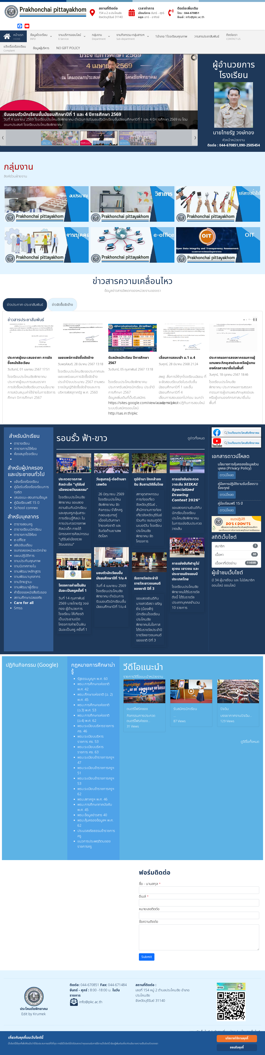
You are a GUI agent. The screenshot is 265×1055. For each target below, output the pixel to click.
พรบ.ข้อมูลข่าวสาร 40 (92, 815)
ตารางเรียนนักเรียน (28, 529)
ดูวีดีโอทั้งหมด (250, 741)
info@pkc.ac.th (195, 17)
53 (97, 741)
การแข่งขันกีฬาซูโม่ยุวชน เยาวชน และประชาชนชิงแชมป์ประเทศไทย (185, 571)
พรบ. (80, 694)
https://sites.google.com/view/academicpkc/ (143, 403)
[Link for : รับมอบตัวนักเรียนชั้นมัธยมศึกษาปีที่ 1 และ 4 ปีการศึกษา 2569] (99, 91)
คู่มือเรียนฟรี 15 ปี (27, 502)
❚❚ (255, 319)
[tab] (25, 304)
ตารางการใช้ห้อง (25, 448)
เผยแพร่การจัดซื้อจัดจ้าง (76, 357)
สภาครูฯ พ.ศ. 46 (95, 799)
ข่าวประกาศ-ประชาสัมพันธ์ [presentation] (25, 304)
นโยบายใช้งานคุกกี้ (236, 1038)
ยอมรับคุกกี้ (237, 1047)
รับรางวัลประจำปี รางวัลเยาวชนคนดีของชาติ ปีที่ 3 (147, 583)
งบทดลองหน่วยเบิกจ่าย (30, 550)
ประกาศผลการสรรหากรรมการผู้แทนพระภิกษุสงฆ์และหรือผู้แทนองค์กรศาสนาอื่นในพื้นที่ (232, 363)
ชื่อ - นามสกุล (150, 883)
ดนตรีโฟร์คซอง (137, 709)
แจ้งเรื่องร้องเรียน (26, 481)
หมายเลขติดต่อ (149, 909)
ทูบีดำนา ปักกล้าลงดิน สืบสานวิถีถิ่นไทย (148, 482)
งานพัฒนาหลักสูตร (27, 571)
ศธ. (92, 741)
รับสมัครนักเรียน (185, 709)
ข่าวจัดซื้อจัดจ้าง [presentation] (62, 304)
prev (250, 319)
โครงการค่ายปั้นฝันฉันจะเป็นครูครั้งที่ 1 (73, 588)
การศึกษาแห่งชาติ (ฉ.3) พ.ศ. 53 (93, 707)
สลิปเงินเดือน (23, 545)
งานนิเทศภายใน (25, 566)
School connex (26, 508)
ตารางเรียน (22, 443)
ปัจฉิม (224, 709)
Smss (18, 608)
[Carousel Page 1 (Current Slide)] (244, 319)
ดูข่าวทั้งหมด (196, 438)
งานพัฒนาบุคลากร (27, 576)
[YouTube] (27, 26)
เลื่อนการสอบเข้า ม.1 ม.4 (177, 357)
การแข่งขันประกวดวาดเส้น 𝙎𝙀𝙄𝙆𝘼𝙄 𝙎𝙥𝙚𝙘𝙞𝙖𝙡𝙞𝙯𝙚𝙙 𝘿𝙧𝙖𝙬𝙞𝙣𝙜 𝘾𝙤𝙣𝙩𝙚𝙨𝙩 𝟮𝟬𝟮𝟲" (186, 490)
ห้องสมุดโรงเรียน (26, 454)
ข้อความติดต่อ (148, 921)
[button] (186, 92)
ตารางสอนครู (24, 524)
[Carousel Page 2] (246, 319)
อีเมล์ (144, 896)
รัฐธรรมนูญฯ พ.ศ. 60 (92, 678)
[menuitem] (13, 36)
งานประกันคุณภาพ (27, 561)
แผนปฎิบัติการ (24, 555)
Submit (146, 957)
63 (97, 752)
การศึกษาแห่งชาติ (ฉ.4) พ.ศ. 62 (93, 718)
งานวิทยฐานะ (23, 582)
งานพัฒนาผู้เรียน (26, 587)
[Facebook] (20, 26)
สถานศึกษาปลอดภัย (28, 597)
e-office (20, 540)
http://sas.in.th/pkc (123, 413)
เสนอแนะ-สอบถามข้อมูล (30, 497)
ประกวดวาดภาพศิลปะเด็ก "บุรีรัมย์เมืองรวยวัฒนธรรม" (73, 484)
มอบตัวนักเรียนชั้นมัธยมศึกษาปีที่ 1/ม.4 (111, 575)
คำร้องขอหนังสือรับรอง (30, 592)
